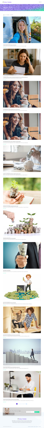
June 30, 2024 (4, 237)
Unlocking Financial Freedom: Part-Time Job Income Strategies (11, 399)
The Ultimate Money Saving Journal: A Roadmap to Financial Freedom (12, 141)
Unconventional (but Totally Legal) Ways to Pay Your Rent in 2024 (11, 109)
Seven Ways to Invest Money (6, 270)
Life (5, 14)
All (3, 14)
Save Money (11, 14)
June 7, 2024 (4, 398)
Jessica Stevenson (8, 108)
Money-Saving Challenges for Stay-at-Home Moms (9, 302)
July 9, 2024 (4, 108)
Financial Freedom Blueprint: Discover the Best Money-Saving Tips (11, 367)
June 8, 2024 (4, 366)
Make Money (8, 14)
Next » (26, 403)
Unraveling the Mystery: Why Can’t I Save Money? (9, 238)
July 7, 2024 (4, 140)
